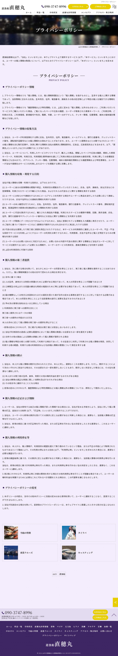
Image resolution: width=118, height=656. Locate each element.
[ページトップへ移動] (114, 614)
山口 (55, 574)
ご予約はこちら (100, 6)
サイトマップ (70, 635)
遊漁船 (62, 574)
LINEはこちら (77, 6)
